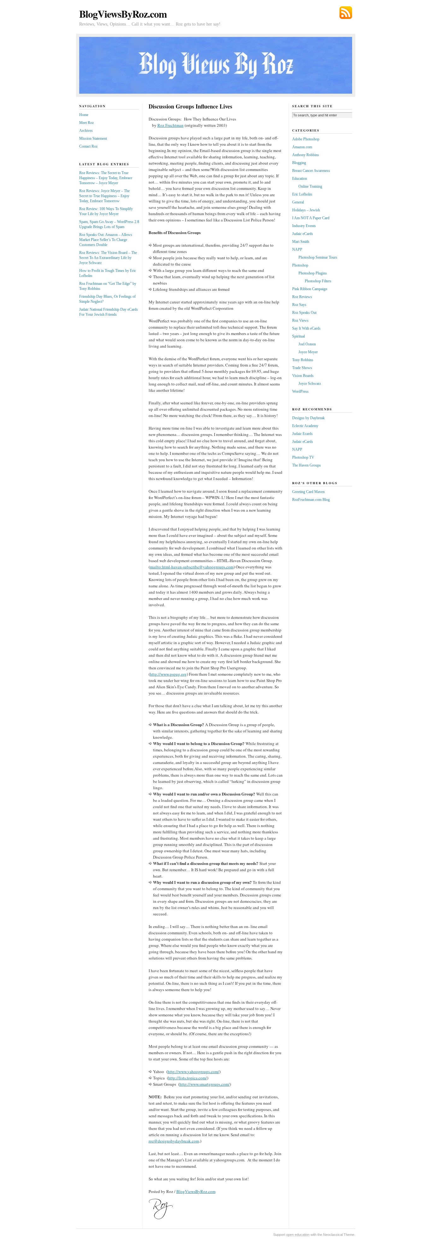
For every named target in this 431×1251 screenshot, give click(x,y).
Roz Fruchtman (170, 125)
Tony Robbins (302, 360)
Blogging (299, 163)
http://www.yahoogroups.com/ (193, 1071)
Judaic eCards (302, 234)
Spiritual (298, 336)
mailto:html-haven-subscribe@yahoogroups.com (191, 567)
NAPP (297, 249)
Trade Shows (302, 368)
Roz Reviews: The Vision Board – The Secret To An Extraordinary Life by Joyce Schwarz (108, 257)
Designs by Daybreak (308, 418)
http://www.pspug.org (168, 674)
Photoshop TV (303, 457)
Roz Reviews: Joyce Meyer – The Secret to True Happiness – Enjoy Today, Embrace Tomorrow (104, 196)
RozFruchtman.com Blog (311, 499)
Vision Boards (303, 375)
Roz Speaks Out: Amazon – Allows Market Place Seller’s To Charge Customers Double (105, 239)
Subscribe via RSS (345, 12)
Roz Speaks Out (304, 312)
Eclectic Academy (305, 426)
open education (298, 1234)
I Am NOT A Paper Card (310, 218)
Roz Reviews (302, 297)
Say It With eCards (306, 328)
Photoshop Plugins (312, 273)
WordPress (300, 391)
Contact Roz (88, 146)
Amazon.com (302, 147)
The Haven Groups (306, 465)
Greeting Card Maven (308, 492)
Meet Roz (86, 122)
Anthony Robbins (305, 155)
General (298, 202)
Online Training (310, 186)
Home (83, 115)
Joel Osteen (307, 344)
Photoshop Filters (318, 281)
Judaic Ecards (302, 434)
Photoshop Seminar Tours (317, 257)
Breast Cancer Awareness (311, 170)
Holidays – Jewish (306, 210)
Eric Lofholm (302, 194)
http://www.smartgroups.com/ (205, 1084)
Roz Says (299, 304)
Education (299, 178)
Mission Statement (93, 138)
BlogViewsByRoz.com (123, 13)
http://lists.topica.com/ (187, 1078)
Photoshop (300, 265)
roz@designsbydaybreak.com (174, 1141)
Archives (86, 130)
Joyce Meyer (308, 352)
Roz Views (300, 320)
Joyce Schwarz (309, 383)
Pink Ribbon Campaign (309, 289)
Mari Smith (300, 241)
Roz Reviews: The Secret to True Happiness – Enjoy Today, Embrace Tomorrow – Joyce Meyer (105, 178)
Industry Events (304, 226)
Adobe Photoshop (305, 139)
